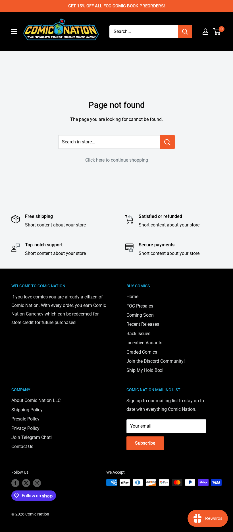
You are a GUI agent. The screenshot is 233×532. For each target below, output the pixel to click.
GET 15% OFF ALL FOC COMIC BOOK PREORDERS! (116, 6)
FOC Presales (139, 306)
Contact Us (22, 446)
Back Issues (138, 333)
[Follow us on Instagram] (37, 483)
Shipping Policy (27, 410)
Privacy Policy (25, 428)
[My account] (205, 31)
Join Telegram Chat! (31, 437)
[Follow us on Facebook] (15, 483)
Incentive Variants (144, 342)
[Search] (185, 31)
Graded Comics (141, 352)
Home (132, 296)
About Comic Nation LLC (36, 400)
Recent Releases (142, 324)
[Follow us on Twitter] (26, 483)
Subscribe (145, 443)
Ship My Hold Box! (144, 370)
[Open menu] (14, 31)
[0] (216, 31)
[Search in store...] (167, 142)
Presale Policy (25, 419)
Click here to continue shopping (116, 160)
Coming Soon (140, 315)
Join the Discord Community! (155, 361)
